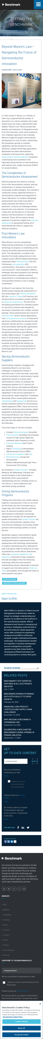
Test (30, 454)
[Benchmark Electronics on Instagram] (19, 889)
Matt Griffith (7, 70)
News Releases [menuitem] (8, 950)
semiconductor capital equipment (15, 157)
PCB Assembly (12, 435)
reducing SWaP (8, 316)
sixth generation (18, 264)
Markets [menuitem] (6, 910)
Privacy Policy (22, 991)
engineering (21, 401)
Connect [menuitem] (6, 935)
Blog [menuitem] (4, 905)
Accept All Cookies (21, 1035)
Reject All (21, 1028)
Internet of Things (15, 296)
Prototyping (16, 449)
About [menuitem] (5, 925)
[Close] (40, 1003)
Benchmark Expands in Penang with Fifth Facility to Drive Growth (19, 696)
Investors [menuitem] (6, 930)
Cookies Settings (21, 1021)
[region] (21, 1020)
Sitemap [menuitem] (6, 955)
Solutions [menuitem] (6, 920)
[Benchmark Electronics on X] (14, 889)
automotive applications (13, 302)
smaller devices (28, 519)
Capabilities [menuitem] (7, 915)
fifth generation (23, 261)
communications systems (16, 318)
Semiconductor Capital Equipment (14, 583)
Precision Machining (14, 443)
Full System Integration (15, 454)
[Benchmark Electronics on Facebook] (9, 889)
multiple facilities (21, 470)
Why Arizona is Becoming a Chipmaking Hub (17, 720)
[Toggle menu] (38, 4)
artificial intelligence (28, 294)
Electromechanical (20, 432)
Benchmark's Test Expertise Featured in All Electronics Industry (18, 684)
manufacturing (7, 401)
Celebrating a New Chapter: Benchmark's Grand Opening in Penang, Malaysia (19, 732)
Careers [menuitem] (6, 945)
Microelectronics (13, 457)
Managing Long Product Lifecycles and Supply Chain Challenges (18, 709)
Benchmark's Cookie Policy (13, 1017)
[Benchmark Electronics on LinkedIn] (4, 889)
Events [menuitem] (5, 940)
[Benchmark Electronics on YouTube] (24, 889)
